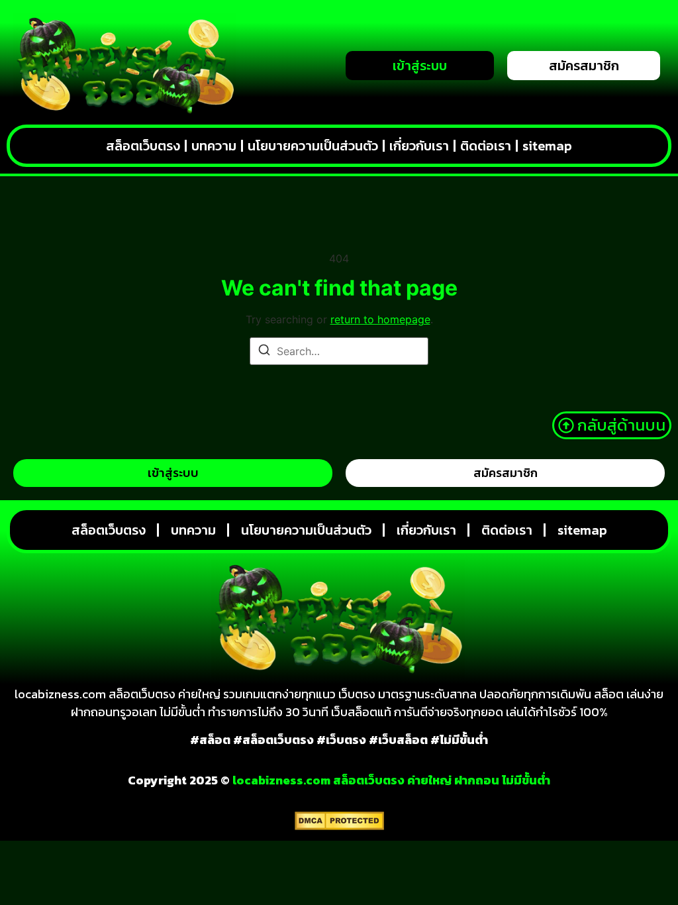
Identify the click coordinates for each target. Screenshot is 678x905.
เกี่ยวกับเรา (419, 146)
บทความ (213, 146)
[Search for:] (339, 351)
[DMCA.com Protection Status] (339, 826)
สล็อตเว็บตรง (143, 146)
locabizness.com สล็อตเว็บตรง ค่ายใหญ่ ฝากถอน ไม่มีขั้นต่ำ (391, 780)
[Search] (264, 352)
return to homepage (380, 319)
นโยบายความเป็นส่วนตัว (313, 146)
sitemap (547, 146)
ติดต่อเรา (485, 146)
